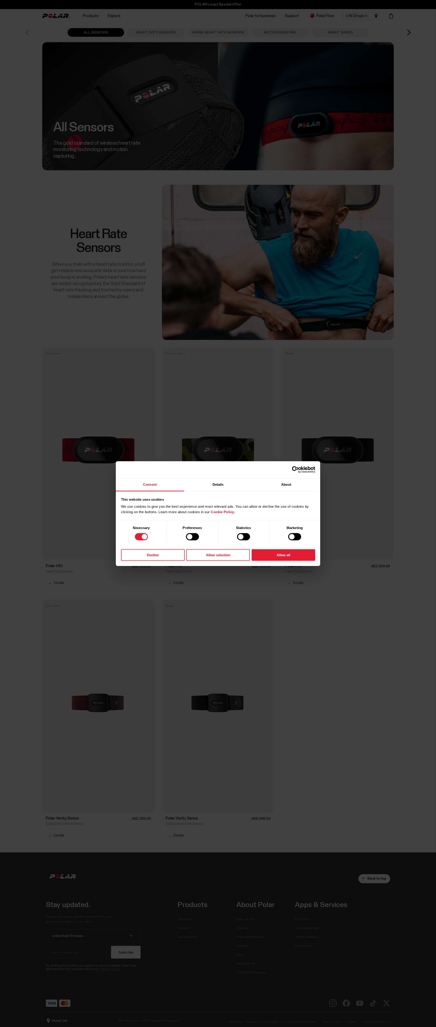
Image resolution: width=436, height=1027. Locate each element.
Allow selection (218, 555)
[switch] (192, 536)
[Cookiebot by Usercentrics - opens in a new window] (295, 469)
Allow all (283, 555)
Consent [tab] (150, 484)
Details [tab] (218, 484)
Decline (153, 555)
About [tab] (286, 484)
